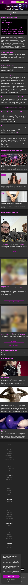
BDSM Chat (9, 532)
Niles (23, 244)
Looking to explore (5, 242)
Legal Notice (9, 451)
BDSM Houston (9, 510)
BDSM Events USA (9, 518)
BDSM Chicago (9, 512)
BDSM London (9, 477)
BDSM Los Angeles (9, 503)
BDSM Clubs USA (9, 516)
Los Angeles (23, 334)
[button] (11, 581)
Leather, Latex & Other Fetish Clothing (15, 113)
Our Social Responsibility (9, 468)
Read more (11, 573)
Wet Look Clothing (5, 377)
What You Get (6, 464)
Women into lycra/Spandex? (7, 137)
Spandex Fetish (4, 403)
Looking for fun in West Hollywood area (9, 333)
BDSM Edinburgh (9, 486)
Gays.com (9, 545)
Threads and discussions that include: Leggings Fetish (13, 31)
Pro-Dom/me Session (5, 244)
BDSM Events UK (9, 494)
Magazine (11, 447)
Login (13, 1)
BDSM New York (9, 501)
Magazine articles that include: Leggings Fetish (11, 29)
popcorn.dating (9, 547)
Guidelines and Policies (9, 455)
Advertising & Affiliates (9, 466)
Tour (7, 447)
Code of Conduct (9, 457)
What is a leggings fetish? (7, 22)
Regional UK (8, 475)
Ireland (12, 475)
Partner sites (9, 543)
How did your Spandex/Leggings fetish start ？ (11, 111)
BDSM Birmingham (9, 479)
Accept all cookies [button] (11, 576)
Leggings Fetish (4, 125)
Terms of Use (9, 449)
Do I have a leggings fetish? (7, 24)
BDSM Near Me (9, 536)
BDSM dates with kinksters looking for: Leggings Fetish (13, 33)
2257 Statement (9, 461)
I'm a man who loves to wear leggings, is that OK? (12, 27)
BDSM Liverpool (9, 483)
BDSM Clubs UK (9, 492)
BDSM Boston (9, 508)
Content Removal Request (9, 459)
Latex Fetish (4, 430)
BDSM (9, 525)
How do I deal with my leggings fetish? (10, 25)
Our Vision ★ (12, 464)
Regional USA (9, 499)
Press (9, 470)
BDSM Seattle (9, 514)
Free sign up (20, 1)
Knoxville (23, 287)
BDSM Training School (9, 538)
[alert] (11, 569)
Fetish (9, 527)
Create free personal (14, 255)
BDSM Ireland (9, 488)
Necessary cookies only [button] (11, 579)
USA (21, 244)
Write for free (14, 251)
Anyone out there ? (5, 286)
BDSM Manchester (9, 481)
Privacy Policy (9, 453)
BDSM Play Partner (4, 287)
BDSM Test (9, 530)
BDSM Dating (9, 534)
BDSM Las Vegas (9, 505)
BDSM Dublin (9, 490)
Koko (9, 549)
